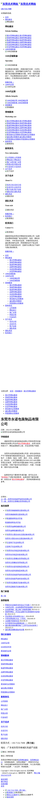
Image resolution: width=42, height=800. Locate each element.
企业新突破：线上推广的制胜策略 (18, 609)
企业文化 (12, 324)
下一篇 (15, 501)
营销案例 (8, 283)
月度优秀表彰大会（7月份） (16, 619)
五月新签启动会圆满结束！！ (16, 623)
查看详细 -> (9, 82)
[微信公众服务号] (12, 795)
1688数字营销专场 (12, 621)
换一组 (3, 596)
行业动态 (12, 317)
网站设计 (12, 310)
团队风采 (12, 328)
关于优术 (8, 319)
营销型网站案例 (15, 287)
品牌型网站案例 (15, 292)
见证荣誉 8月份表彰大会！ (15, 616)
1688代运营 (9, 276)
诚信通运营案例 (15, 301)
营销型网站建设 (15, 262)
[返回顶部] (9, 797)
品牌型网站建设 (15, 267)
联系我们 (8, 333)
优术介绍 (12, 321)
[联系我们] (9, 792)
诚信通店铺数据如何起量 (14, 630)
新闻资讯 (8, 305)
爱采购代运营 (6, 651)
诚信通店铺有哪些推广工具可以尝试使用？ (21, 625)
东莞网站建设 (23, 760)
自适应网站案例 (15, 294)
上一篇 (16, 499)
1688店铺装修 (10, 274)
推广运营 (12, 312)
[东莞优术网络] (18, 3)
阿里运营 (12, 315)
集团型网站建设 (15, 264)
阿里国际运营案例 (16, 303)
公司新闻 (12, 308)
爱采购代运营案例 (16, 299)
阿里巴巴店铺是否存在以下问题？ (18, 605)
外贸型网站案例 (15, 296)
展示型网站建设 (15, 260)
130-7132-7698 (6, 9)
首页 (7, 255)
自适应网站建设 (15, 269)
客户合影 (12, 326)
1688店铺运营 (14, 278)
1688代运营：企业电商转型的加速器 (19, 607)
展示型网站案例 (15, 285)
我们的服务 (6, 634)
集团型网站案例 (15, 290)
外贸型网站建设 (15, 271)
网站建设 (8, 258)
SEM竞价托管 (6, 647)
